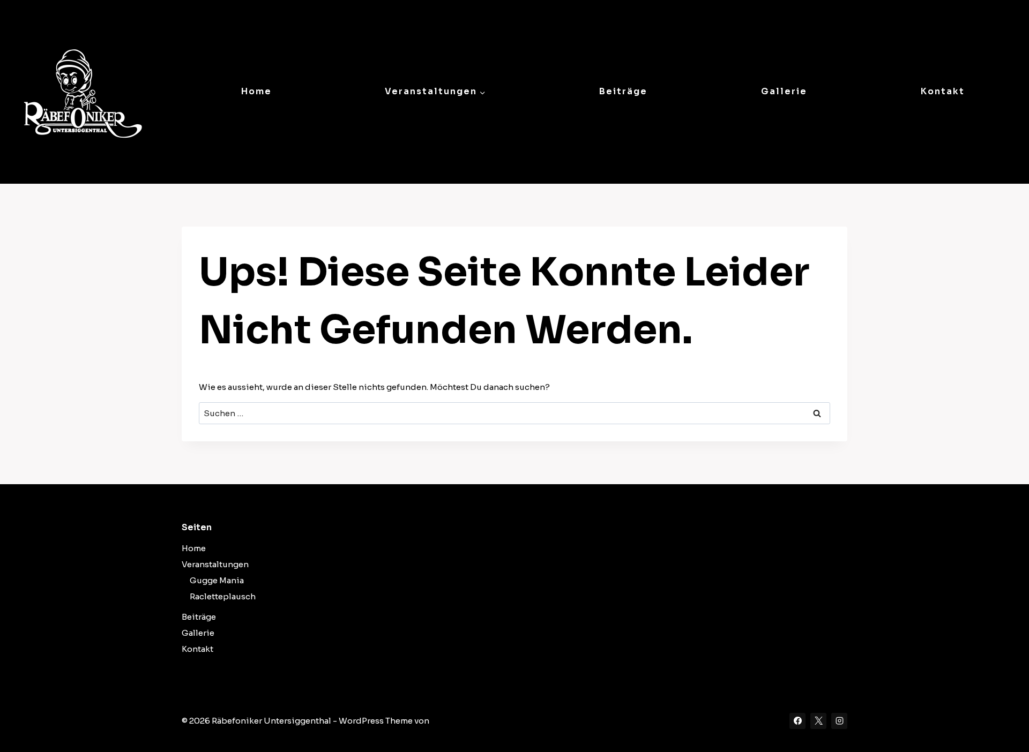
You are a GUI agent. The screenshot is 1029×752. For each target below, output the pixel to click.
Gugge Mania (217, 580)
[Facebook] (797, 721)
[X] (818, 721)
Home (256, 91)
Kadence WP (456, 721)
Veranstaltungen (215, 564)
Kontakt (943, 91)
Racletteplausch (223, 596)
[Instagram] (839, 721)
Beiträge (623, 91)
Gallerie (784, 91)
